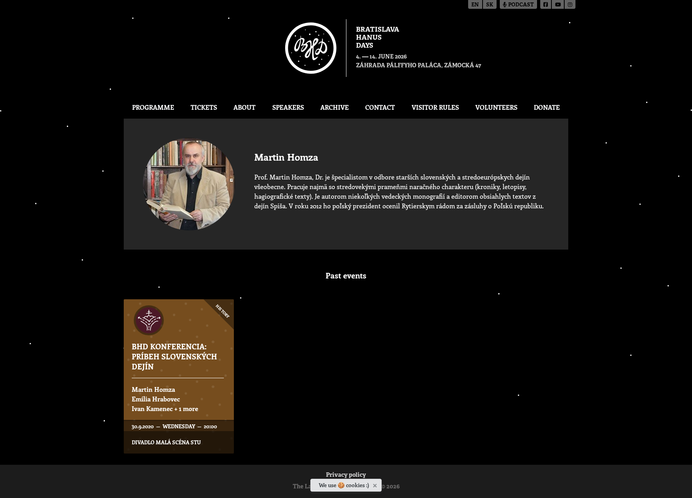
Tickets (204, 107)
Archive (334, 107)
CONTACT (380, 107)
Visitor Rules (435, 107)
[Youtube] (558, 4)
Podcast (520, 5)
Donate (547, 107)
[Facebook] (546, 4)
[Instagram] (570, 4)
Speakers (288, 107)
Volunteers (496, 107)
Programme (153, 107)
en (475, 5)
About (244, 107)
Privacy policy (346, 475)
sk (489, 5)
